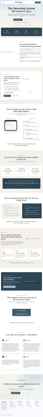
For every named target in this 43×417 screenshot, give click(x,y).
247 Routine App (12, 403)
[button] (3, 2)
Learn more (7, 95)
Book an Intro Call (17, 19)
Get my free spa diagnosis (9, 286)
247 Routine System (12, 404)
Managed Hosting (20, 404)
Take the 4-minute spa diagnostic (24, 22)
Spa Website (26, 19)
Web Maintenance (20, 405)
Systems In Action (12, 405)
